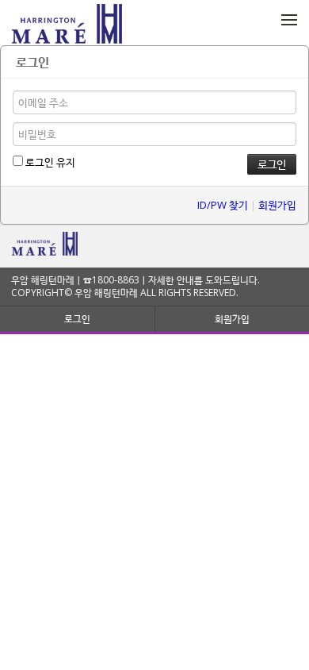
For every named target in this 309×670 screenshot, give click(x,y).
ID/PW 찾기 (222, 205)
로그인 (77, 318)
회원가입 (277, 205)
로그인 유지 (49, 162)
